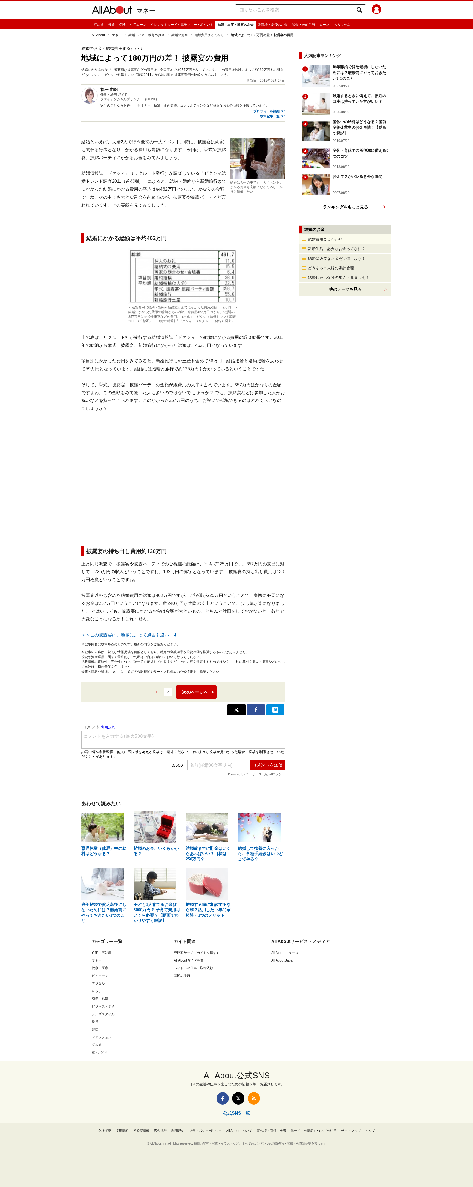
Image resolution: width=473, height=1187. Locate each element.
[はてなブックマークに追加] (275, 709)
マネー (146, 10)
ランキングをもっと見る (345, 207)
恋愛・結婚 (100, 999)
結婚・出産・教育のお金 (236, 25)
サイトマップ (351, 1131)
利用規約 (177, 1131)
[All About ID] (376, 10)
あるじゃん (342, 25)
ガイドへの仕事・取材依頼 (193, 968)
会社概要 (104, 1131)
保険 (122, 25)
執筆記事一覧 (270, 116)
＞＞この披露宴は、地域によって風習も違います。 (131, 635)
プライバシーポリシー (205, 1131)
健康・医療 (100, 968)
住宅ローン (138, 25)
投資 (111, 25)
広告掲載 (160, 1131)
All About (98, 35)
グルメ (97, 1045)
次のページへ (195, 692)
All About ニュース (284, 953)
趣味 (95, 1029)
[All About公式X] (238, 1098)
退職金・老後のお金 (273, 25)
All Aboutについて (239, 1131)
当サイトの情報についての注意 (314, 1131)
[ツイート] (236, 709)
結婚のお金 (179, 35)
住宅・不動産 (101, 953)
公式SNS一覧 (236, 1113)
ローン (324, 25)
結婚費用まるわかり (209, 35)
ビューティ (100, 976)
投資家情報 (141, 1131)
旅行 (95, 1022)
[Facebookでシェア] (256, 709)
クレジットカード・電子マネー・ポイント (182, 25)
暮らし (97, 991)
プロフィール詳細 (266, 111)
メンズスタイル (103, 1014)
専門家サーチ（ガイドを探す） (197, 953)
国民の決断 (182, 976)
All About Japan (283, 960)
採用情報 (122, 1131)
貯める (99, 25)
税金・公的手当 (303, 25)
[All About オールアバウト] (112, 11)
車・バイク (100, 1052)
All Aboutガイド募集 (188, 960)
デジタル (98, 983)
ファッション (101, 1037)
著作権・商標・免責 (271, 1131)
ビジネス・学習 (103, 1006)
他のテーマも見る (345, 289)
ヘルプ (370, 1131)
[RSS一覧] (254, 1098)
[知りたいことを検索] (359, 9)
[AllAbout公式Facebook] (223, 1098)
